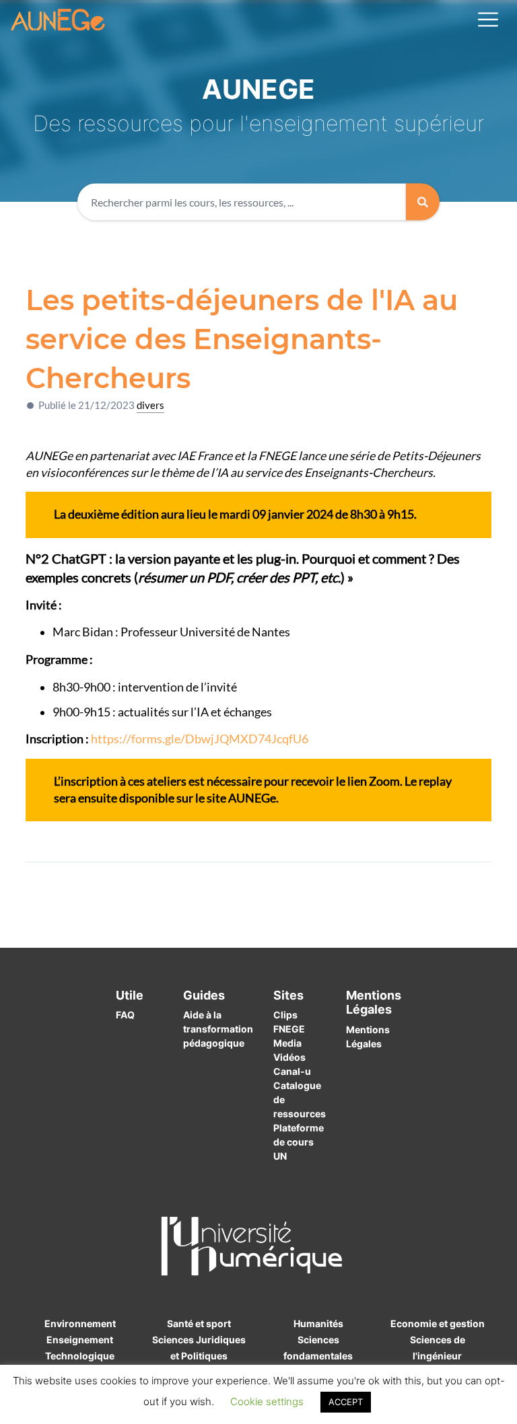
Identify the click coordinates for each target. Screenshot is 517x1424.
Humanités (318, 1323)
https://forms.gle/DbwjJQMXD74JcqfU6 (199, 739)
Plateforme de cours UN (298, 1142)
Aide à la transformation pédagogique (218, 1029)
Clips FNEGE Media (289, 1029)
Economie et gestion (437, 1323)
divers (150, 405)
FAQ (125, 1014)
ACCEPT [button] (346, 1401)
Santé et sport (199, 1323)
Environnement (80, 1323)
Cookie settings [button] (267, 1401)
